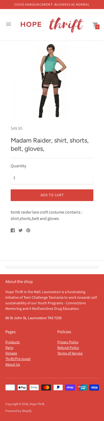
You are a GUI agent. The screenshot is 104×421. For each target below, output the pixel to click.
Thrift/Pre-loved (17, 358)
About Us (12, 364)
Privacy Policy (67, 342)
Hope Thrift (37, 404)
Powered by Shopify (18, 411)
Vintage (11, 353)
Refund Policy (68, 347)
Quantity (18, 166)
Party (9, 347)
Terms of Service (70, 353)
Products (12, 342)
